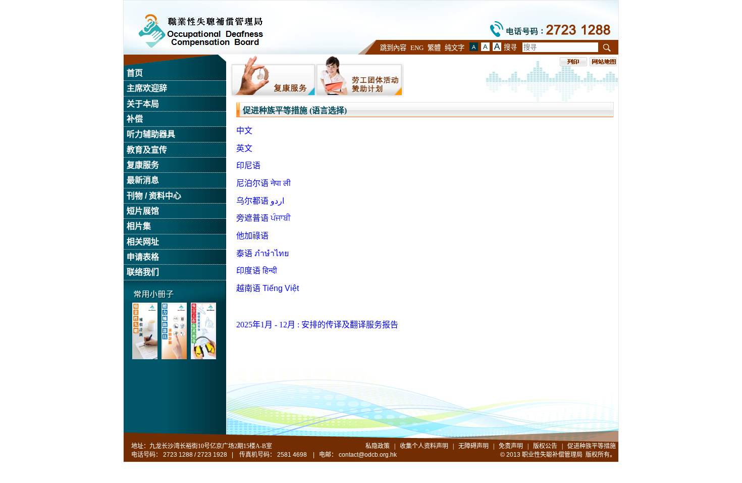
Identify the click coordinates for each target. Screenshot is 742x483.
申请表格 (143, 257)
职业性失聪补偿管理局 (201, 31)
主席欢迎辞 (147, 88)
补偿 (135, 119)
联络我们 (143, 272)
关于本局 (143, 104)
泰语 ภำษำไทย (262, 253)
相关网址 (143, 241)
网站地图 (603, 61)
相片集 (139, 226)
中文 (244, 130)
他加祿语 (252, 235)
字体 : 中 (473, 46)
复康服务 (143, 165)
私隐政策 (377, 446)
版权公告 (545, 446)
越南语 (267, 288)
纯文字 (454, 48)
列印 (573, 61)
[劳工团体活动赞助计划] (360, 76)
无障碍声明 (473, 446)
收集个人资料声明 (424, 446)
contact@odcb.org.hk (368, 454)
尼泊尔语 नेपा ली (263, 183)
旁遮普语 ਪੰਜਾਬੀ (263, 218)
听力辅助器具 (151, 134)
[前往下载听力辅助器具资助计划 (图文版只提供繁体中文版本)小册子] (174, 331)
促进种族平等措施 (591, 446)
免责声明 (511, 446)
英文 (244, 148)
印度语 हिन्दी (256, 270)
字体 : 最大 (497, 46)
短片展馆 (143, 211)
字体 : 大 (485, 46)
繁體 (434, 48)
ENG (416, 48)
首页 (135, 73)
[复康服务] (272, 76)
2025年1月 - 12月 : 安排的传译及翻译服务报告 (317, 324)
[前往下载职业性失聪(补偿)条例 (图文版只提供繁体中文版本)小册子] (144, 331)
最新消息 (143, 180)
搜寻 (510, 47)
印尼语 (248, 165)
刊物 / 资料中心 (154, 195)
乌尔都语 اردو (260, 201)
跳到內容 (393, 48)
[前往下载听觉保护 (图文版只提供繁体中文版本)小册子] (203, 331)
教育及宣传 (147, 150)
